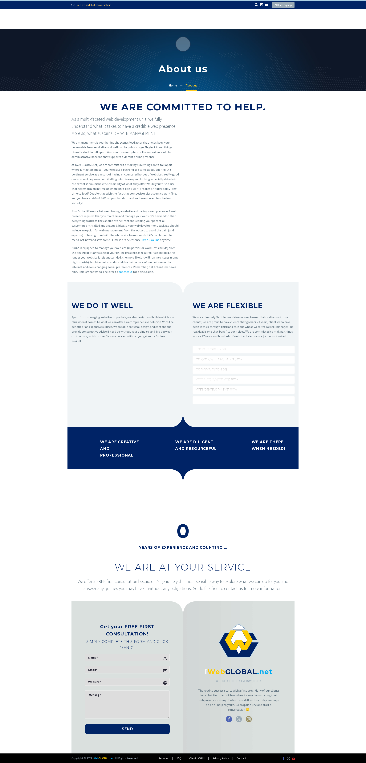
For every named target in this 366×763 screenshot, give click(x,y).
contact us (125, 272)
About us (109, 19)
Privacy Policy (221, 758)
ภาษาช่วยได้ (235, 19)
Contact (268, 19)
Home (79, 19)
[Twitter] (288, 758)
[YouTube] (293, 758)
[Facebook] (283, 758)
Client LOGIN (197, 758)
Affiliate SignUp (283, 5)
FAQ (208, 19)
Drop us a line (150, 240)
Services (143, 19)
